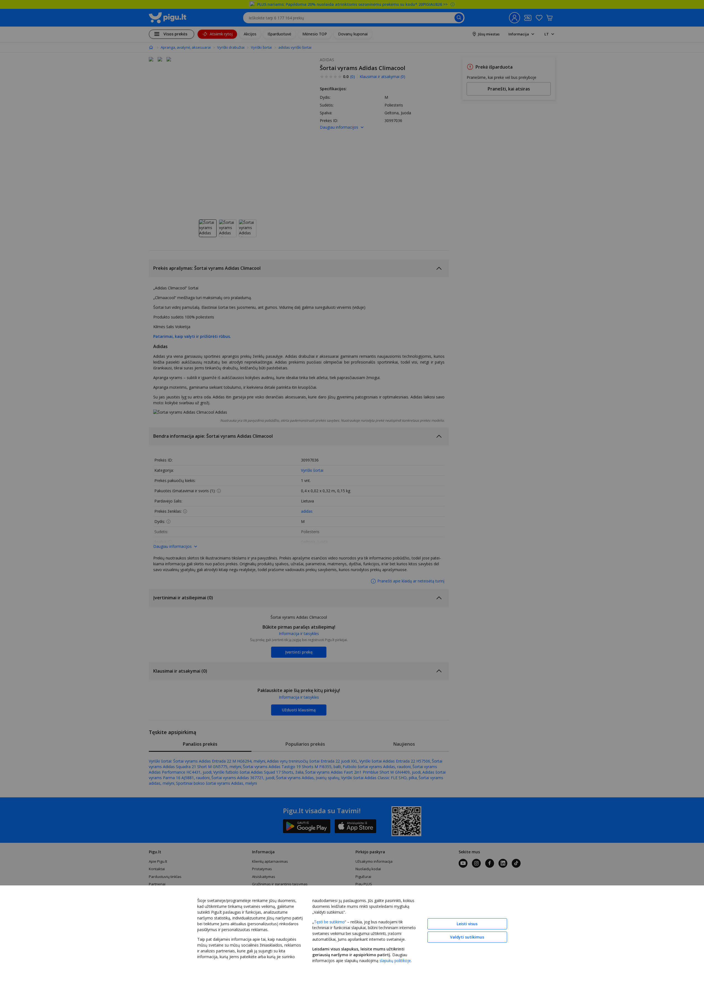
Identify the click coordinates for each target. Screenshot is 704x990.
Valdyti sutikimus (467, 937)
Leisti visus (467, 923)
